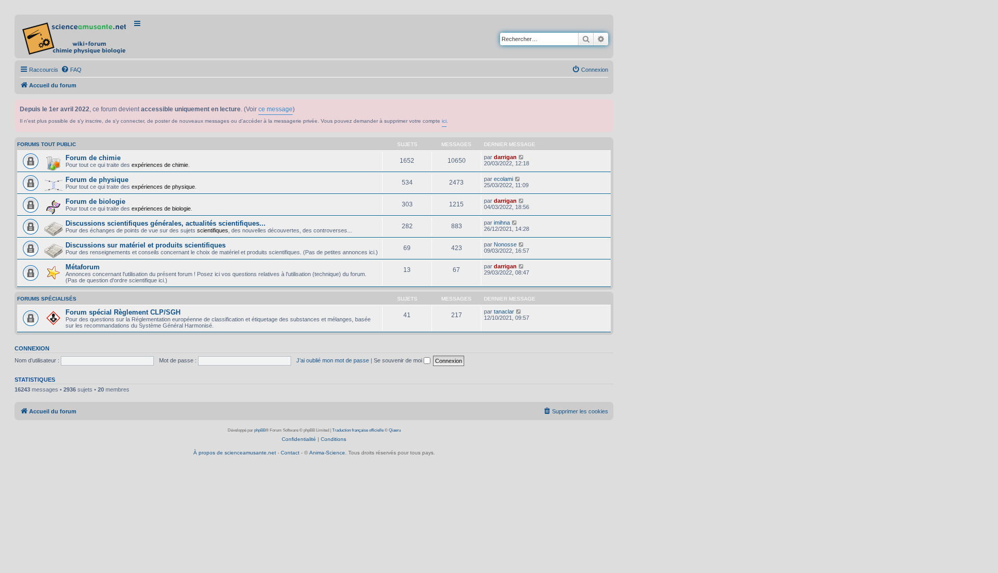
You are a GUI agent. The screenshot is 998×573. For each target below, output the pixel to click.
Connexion (32, 348)
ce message (275, 109)
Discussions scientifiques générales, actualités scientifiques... (165, 223)
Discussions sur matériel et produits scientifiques (145, 245)
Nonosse (505, 244)
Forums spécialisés (46, 299)
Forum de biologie (95, 201)
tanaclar (504, 311)
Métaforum (82, 267)
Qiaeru (395, 430)
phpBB (260, 430)
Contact (290, 452)
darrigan (505, 157)
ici (444, 121)
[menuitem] (71, 69)
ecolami (503, 179)
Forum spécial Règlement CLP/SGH (122, 312)
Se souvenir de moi (399, 360)
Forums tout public (46, 144)
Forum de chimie (93, 158)
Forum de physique (96, 180)
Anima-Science (327, 452)
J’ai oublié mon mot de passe (332, 360)
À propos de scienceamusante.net (234, 452)
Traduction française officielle (358, 430)
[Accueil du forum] (75, 36)
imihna (502, 222)
